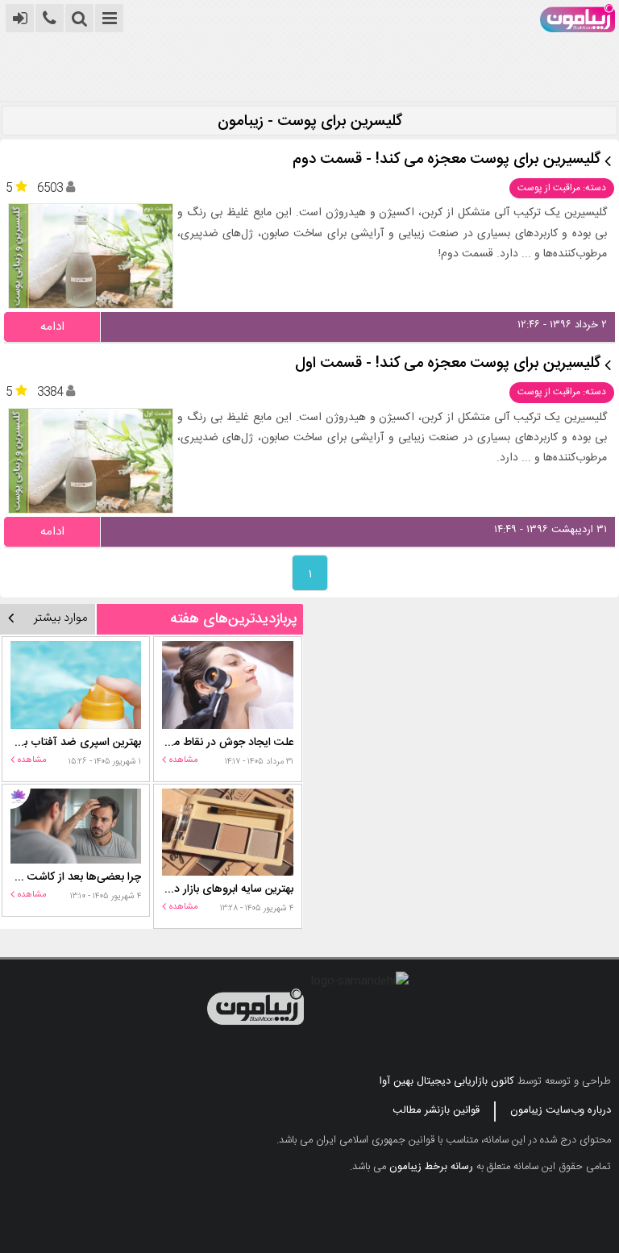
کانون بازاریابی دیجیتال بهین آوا (447, 1081)
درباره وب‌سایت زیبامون (560, 1110)
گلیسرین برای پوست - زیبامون (310, 122)
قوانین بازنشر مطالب (436, 1110)
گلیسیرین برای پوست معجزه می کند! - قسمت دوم (446, 160)
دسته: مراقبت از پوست (561, 188)
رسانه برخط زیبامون (431, 1167)
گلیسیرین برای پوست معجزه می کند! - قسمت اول (447, 364)
